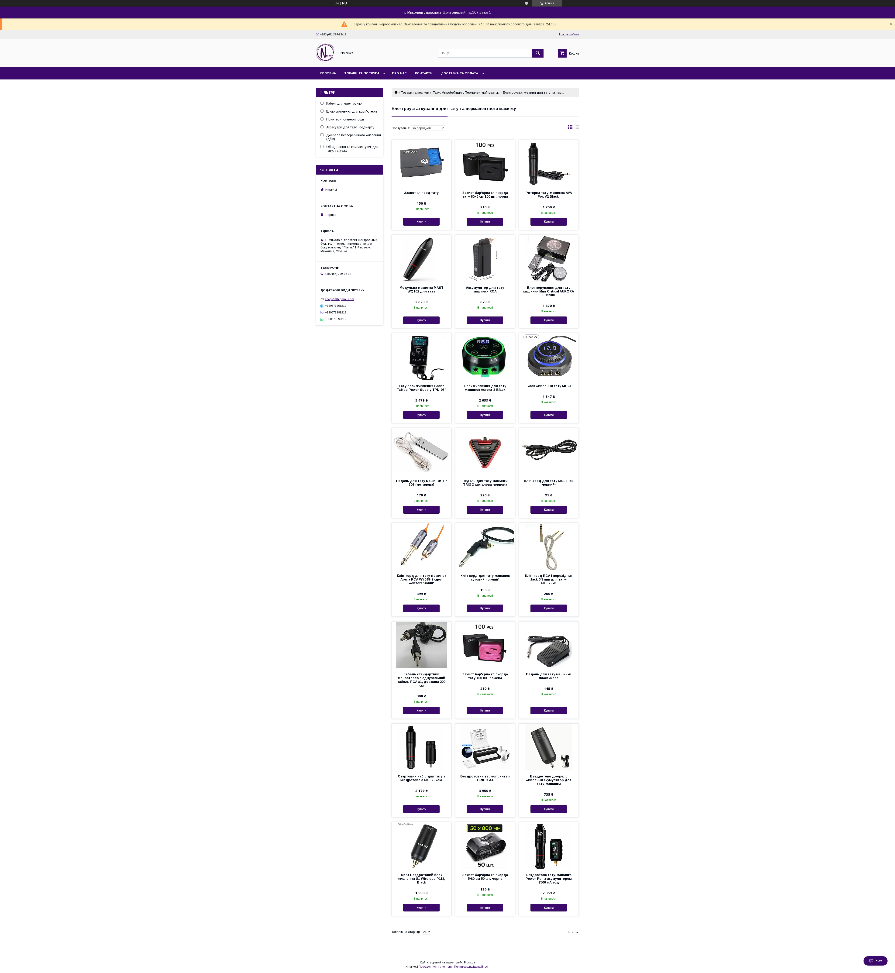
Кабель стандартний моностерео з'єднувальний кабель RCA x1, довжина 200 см (421, 679)
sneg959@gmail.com (339, 299)
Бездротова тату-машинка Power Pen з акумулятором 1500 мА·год (549, 878)
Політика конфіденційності (471, 966)
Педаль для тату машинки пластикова (548, 676)
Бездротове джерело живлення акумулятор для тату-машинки (548, 780)
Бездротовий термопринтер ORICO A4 (485, 778)
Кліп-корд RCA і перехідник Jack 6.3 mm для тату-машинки (548, 579)
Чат (879, 961)
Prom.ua (469, 962)
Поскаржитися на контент (435, 966)
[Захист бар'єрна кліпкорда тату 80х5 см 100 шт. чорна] (485, 163)
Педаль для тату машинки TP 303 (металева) (421, 482)
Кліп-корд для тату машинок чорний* (548, 482)
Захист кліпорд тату (421, 193)
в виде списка (577, 128)
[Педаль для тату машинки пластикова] (548, 645)
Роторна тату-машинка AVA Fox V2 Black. (549, 194)
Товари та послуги (361, 73)
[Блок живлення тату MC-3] (548, 356)
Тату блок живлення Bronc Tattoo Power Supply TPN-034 (421, 388)
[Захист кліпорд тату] (421, 163)
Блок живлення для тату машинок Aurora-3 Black (485, 388)
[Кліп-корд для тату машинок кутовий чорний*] (485, 546)
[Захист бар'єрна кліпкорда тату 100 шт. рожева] (485, 645)
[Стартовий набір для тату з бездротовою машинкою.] (421, 747)
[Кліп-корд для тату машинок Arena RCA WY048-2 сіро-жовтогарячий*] (421, 546)
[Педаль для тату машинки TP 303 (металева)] (421, 451)
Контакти (424, 73)
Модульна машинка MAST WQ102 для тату (421, 289)
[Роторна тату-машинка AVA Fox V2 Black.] (548, 163)
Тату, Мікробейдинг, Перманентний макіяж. (466, 92)
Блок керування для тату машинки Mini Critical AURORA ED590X (548, 291)
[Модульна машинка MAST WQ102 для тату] (421, 258)
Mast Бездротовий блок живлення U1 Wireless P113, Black (421, 878)
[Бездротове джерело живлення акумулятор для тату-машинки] (548, 747)
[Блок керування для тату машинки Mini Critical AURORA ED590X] (548, 258)
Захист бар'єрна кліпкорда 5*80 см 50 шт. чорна (485, 876)
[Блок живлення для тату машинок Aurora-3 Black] (485, 356)
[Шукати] (538, 53)
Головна (328, 73)
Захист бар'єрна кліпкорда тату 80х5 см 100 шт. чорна (485, 194)
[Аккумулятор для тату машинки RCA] (485, 258)
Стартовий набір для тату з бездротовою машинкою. (421, 778)
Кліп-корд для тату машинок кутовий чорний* (485, 577)
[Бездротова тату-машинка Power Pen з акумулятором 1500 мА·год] (548, 845)
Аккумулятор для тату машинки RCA (485, 289)
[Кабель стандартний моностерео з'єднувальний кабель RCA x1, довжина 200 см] (421, 645)
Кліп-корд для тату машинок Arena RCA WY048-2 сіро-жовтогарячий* (421, 579)
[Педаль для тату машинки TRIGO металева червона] (485, 451)
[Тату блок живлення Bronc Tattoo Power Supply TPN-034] (421, 356)
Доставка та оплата (459, 73)
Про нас (399, 73)
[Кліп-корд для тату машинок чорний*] (548, 451)
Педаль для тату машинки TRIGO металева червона (485, 482)
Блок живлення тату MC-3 (549, 386)
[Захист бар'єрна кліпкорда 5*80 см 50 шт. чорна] (485, 845)
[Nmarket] (325, 61)
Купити (421, 221)
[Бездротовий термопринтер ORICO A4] (485, 747)
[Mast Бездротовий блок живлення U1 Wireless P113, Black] (421, 845)
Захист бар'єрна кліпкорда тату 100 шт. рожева (485, 676)
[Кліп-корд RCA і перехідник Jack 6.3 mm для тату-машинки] (548, 546)
